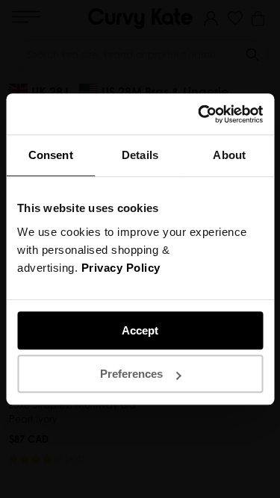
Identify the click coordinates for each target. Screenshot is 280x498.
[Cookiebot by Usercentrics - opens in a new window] (199, 114)
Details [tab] (140, 155)
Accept (140, 330)
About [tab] (229, 155)
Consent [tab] (50, 155)
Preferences (131, 373)
